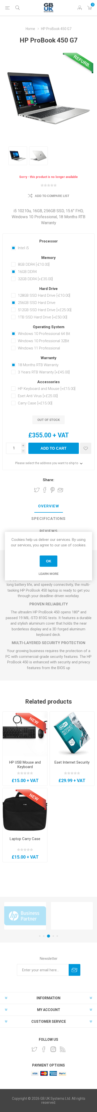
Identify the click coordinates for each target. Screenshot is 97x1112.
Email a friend (60, 490)
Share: (48, 480)
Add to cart (53, 448)
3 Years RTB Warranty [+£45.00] (44, 372)
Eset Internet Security (72, 762)
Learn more (48, 573)
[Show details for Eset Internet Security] (72, 734)
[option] (17, 155)
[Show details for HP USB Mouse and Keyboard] (25, 734)
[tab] (48, 506)
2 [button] (44, 936)
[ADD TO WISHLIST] (85, 448)
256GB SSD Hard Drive (36, 302)
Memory (48, 257)
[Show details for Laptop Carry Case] (25, 810)
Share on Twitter (37, 490)
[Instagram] (53, 1049)
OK (48, 561)
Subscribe (74, 970)
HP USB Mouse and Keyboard (25, 764)
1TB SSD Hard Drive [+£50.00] (42, 317)
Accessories (48, 382)
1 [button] (40, 936)
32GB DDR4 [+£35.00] (35, 279)
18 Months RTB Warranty (38, 365)
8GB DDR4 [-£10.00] (33, 264)
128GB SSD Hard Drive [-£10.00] (44, 295)
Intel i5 (23, 248)
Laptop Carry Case (25, 839)
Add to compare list (52, 196)
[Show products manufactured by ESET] (72, 916)
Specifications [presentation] (48, 518)
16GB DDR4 (27, 271)
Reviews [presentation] (49, 531)
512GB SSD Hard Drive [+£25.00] (44, 310)
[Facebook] (44, 1049)
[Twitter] (34, 1049)
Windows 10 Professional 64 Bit (44, 333)
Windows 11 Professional (39, 348)
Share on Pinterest (52, 490)
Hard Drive (48, 288)
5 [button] (57, 936)
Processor (48, 241)
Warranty (48, 358)
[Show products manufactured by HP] (25, 916)
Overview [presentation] (48, 506)
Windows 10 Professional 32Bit (43, 341)
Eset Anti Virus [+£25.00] (38, 396)
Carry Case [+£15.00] (35, 403)
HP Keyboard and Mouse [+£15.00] (46, 388)
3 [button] (48, 936)
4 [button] (53, 936)
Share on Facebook (45, 490)
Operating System (48, 327)
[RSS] (63, 1049)
